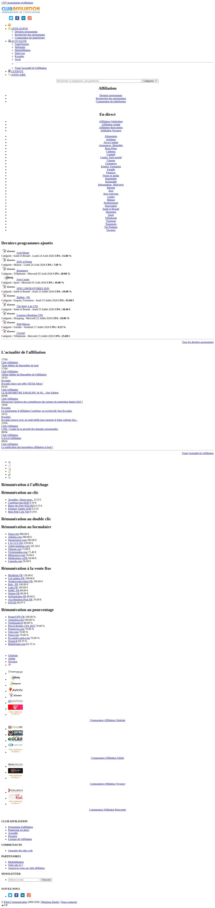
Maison (111, 199)
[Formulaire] (9, 471)
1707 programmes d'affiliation (17, 2)
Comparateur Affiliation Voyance (107, 783)
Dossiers (12, 836)
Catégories (149, 81)
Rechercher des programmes (30, 34)
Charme (111, 160)
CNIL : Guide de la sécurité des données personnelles (29, 429)
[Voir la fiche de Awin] (15, 691)
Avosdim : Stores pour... (21, 499)
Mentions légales (50, 902)
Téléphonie (111, 218)
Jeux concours (110, 193)
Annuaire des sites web (20, 850)
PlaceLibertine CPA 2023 (21, 626)
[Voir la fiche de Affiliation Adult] (15, 728)
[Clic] (9, 465)
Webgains (20, 47)
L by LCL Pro (15, 543)
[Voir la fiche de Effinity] (15, 679)
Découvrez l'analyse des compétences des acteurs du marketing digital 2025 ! (42, 401)
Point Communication (15, 902)
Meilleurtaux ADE (18, 558)
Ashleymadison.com (19, 546)
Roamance (22, 270)
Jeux (111, 190)
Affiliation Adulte (111, 124)
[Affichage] (9, 462)
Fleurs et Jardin (111, 175)
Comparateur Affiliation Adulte (107, 757)
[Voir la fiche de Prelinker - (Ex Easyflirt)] (15, 792)
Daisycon (20, 53)
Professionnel (111, 202)
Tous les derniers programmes (198, 342)
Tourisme (111, 221)
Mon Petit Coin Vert (18, 511)
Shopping (111, 212)
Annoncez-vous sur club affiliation (26, 868)
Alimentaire (111, 136)
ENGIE (12, 602)
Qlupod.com (14, 549)
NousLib (12, 641)
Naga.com (13, 534)
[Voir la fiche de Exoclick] (15, 740)
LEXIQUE (17, 71)
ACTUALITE (19, 41)
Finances (111, 172)
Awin (18, 59)
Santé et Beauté (111, 208)
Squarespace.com (17, 540)
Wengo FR (14, 593)
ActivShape (23, 252)
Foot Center (23, 279)
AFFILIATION (19, 28)
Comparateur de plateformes (30, 37)
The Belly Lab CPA (27, 306)
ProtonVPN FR (16, 616)
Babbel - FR (23, 297)
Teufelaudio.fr (15, 622)
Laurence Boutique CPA (30, 315)
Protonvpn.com (16, 629)
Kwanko (19, 56)
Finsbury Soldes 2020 (19, 508)
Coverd (21, 333)
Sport (111, 215)
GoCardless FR (16, 578)
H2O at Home (24, 261)
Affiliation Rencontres (111, 127)
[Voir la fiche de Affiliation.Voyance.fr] (15, 772)
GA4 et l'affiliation (11, 438)
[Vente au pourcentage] (9, 477)
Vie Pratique (110, 227)
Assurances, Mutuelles (111, 145)
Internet (111, 187)
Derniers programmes (26, 31)
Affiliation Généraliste (111, 121)
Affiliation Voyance (110, 130)
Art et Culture (111, 142)
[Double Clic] (9, 468)
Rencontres (111, 205)
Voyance (111, 230)
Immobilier (111, 178)
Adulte (11, 658)
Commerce (111, 163)
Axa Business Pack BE (20, 599)
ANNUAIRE (18, 74)
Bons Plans (111, 148)
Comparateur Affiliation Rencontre (107, 809)
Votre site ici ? (15, 865)
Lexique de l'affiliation (20, 839)
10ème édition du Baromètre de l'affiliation (24, 374)
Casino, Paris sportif (111, 157)
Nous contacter (69, 902)
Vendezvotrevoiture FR (20, 581)
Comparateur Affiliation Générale (107, 720)
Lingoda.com (15, 561)
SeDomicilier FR (17, 596)
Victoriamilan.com (18, 552)
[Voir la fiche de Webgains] (15, 708)
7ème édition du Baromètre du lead (19, 365)
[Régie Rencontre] (9, 665)
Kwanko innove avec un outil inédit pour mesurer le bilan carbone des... (39, 420)
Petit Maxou (23, 324)
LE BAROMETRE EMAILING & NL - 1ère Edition (29, 392)
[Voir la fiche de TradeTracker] (15, 673)
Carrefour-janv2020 (18, 502)
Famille (111, 169)
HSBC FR (13, 590)
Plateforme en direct (18, 830)
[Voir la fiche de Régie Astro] (15, 766)
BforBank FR (15, 575)
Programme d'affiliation (20, 827)
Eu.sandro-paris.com (19, 638)
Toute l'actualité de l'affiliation (31, 68)
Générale (13, 655)
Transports (110, 224)
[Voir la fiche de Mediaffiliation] (15, 703)
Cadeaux (111, 151)
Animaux (111, 139)
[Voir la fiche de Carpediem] (15, 746)
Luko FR (13, 587)
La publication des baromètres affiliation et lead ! (27, 447)
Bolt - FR (13, 584)
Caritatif (111, 154)
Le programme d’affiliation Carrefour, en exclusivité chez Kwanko (36, 410)
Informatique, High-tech (111, 184)
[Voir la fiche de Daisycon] (15, 685)
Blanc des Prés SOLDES (21, 505)
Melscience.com (16, 555)
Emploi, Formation (111, 166)
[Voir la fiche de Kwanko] (15, 697)
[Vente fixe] (9, 474)
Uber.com (13, 632)
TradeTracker (22, 44)
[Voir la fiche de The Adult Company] (15, 734)
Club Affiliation (9, 362)
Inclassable (111, 181)
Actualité (13, 833)
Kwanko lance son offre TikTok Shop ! (22, 383)
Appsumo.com (16, 619)
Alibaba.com (15, 537)
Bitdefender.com (17, 644)
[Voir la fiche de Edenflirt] (15, 798)
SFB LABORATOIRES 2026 (33, 288)
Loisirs (111, 196)
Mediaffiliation (22, 50)
